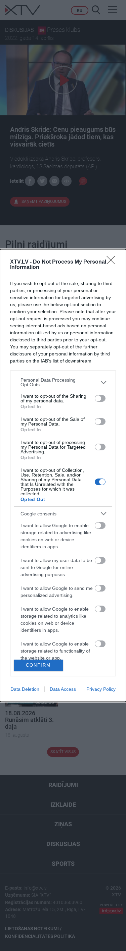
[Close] (113, 262)
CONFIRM (38, 665)
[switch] (100, 398)
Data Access (63, 689)
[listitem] (63, 382)
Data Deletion (24, 689)
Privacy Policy (101, 689)
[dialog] (63, 475)
